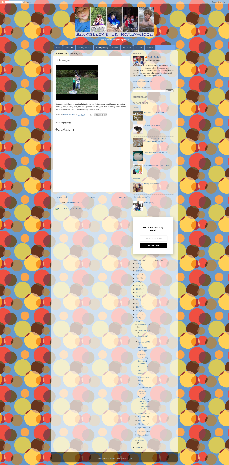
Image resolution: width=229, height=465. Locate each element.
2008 (138, 447)
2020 (138, 281)
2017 (138, 292)
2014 (138, 303)
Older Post (122, 196)
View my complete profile (142, 81)
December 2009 (144, 324)
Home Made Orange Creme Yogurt (157, 152)
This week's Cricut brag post (154, 112)
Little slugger (142, 350)
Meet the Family (102, 47)
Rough (140, 370)
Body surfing (142, 347)
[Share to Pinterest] (105, 115)
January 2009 (143, 440)
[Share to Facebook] (103, 115)
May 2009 (142, 424)
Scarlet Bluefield (154, 57)
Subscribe (153, 245)
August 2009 (143, 413)
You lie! (141, 384)
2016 (138, 296)
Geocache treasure (144, 377)
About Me (69, 47)
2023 (138, 271)
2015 (138, 300)
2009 (138, 321)
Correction (137, 107)
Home (58, 47)
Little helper (142, 354)
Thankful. (136, 178)
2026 (138, 263)
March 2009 (142, 431)
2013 (138, 307)
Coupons (139, 47)
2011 (138, 314)
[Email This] (95, 115)
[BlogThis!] (98, 115)
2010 (138, 318)
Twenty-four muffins (151, 183)
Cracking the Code (84, 47)
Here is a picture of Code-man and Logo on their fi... (143, 400)
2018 (138, 289)
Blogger (129, 458)
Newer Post (61, 196)
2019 (138, 285)
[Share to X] (100, 115)
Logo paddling (143, 357)
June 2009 (142, 420)
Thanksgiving (149, 202)
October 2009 (143, 336)
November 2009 (144, 330)
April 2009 (142, 427)
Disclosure (127, 47)
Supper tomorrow (144, 387)
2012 (138, 310)
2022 (138, 274)
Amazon (150, 47)
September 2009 (144, 342)
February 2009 (143, 435)
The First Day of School (144, 407)
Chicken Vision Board (152, 125)
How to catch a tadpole (143, 362)
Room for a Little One (142, 197)
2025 (138, 267)
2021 (138, 278)
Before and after (143, 367)
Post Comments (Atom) (74, 202)
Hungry (140, 380)
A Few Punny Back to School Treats (157, 165)
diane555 (113, 458)
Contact (115, 47)
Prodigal (141, 373)
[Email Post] (91, 114)
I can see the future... (142, 392)
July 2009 (142, 417)
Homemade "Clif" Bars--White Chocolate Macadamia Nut (155, 140)
